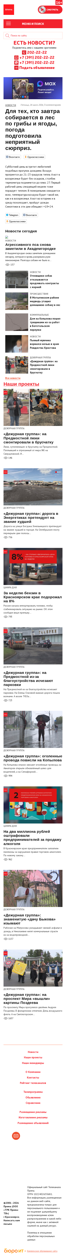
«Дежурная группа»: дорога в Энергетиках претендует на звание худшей (31, 517)
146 (10, 457)
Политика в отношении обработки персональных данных (41, 1236)
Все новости (12, 378)
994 (10, 775)
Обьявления (33, 1097)
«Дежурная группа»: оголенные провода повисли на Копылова (33, 758)
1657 (10, 1018)
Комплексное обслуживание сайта (42, 1251)
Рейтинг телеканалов (33, 1083)
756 (10, 537)
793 (10, 616)
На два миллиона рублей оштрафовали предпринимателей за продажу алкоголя (32, 837)
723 (10, 700)
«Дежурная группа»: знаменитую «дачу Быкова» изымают (30, 919)
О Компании (33, 1072)
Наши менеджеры (33, 1063)
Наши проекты (21, 384)
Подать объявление (37, 67)
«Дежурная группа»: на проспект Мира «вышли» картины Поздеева (27, 999)
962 (10, 859)
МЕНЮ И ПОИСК (33, 24)
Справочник (33, 1103)
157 (12, 264)
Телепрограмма (33, 1092)
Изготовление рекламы (33, 1117)
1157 (10, 938)
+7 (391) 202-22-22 (36, 57)
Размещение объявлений (33, 1123)
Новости (10, 240)
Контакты (33, 1077)
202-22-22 (37, 52)
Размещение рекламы (33, 1112)
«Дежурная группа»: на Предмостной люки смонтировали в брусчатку (29, 438)
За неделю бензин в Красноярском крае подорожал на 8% (33, 597)
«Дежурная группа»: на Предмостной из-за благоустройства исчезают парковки (28, 679)
